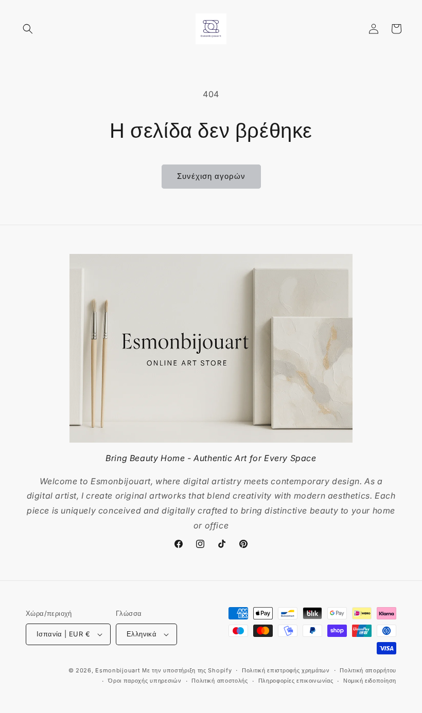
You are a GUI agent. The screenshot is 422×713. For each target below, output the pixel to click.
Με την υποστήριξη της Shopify (187, 670)
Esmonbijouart (118, 670)
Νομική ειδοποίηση (369, 680)
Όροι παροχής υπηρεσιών (144, 680)
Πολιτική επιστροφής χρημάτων (286, 670)
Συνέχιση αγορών (211, 176)
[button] (27, 28)
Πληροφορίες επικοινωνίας (295, 680)
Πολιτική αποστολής (219, 680)
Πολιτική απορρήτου (368, 670)
